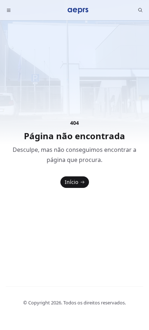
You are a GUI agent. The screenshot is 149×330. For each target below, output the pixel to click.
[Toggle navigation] (8, 10)
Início (71, 182)
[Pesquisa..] (140, 10)
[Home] (78, 10)
